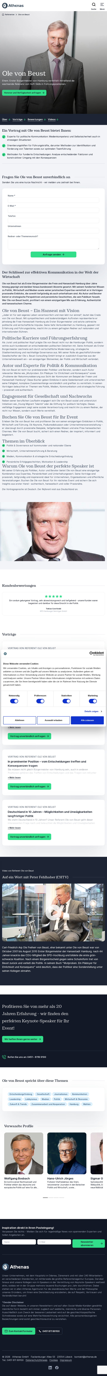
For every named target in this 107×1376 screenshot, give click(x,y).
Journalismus (60, 1094)
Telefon (12, 216)
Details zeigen (91, 711)
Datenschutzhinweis (36, 1360)
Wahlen (87, 1104)
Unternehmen (14, 226)
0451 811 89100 (50, 1331)
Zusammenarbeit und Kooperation (48, 1104)
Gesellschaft (43, 1094)
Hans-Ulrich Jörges (60, 1178)
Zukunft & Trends (18, 1104)
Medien (45, 1099)
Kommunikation (79, 1094)
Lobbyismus (31, 1099)
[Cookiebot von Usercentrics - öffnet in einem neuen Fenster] (91, 654)
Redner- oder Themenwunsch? (23, 236)
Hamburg (74, 1104)
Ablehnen (19, 720)
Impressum (66, 1360)
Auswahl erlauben (53, 720)
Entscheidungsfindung (21, 1094)
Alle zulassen (87, 720)
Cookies (53, 1360)
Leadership (15, 1099)
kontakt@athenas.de (85, 1356)
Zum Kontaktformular (20, 1331)
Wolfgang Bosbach (17, 1178)
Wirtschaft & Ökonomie (76, 1099)
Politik (57, 1099)
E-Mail (12, 206)
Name (11, 195)
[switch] (40, 701)
